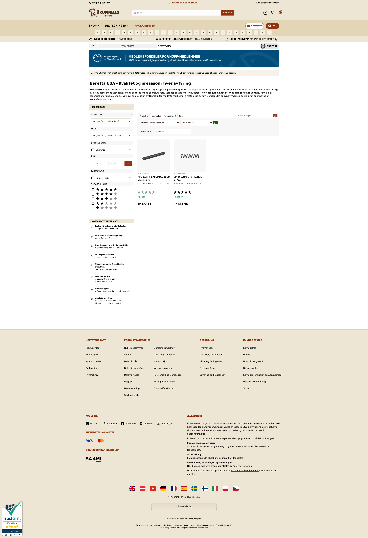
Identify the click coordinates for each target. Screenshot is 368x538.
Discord (94, 423)
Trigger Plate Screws (247, 92)
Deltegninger (115, 25)
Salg (275, 25)
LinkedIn (148, 423)
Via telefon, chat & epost (105, 238)
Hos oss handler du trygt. (105, 257)
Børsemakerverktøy (164, 348)
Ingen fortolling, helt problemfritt (109, 248)
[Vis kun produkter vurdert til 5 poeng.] (112, 189)
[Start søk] (227, 13)
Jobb (246, 388)
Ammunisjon (160, 361)
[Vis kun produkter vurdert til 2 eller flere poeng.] (112, 203)
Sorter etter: (146, 131)
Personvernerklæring (254, 381)
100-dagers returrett (267, 2)
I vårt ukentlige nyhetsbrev (106, 269)
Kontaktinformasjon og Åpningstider (262, 375)
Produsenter (144, 25)
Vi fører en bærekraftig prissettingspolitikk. (113, 291)
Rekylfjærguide (209, 92)
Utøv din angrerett (253, 361)
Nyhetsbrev (92, 375)
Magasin (128, 381)
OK (128, 163)
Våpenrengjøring (163, 368)
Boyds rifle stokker (164, 388)
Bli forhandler (250, 368)
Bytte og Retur (207, 368)
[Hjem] (92, 46)
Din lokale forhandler (211, 354)
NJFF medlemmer (133, 348)
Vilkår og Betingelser (211, 361)
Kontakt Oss (249, 348)
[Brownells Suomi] (205, 488)
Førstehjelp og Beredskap (167, 375)
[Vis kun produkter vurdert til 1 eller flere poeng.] (112, 207)
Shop (93, 25)
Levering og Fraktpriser (212, 375)
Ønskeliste (274, 12)
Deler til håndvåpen (134, 368)
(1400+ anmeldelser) (192, 39)
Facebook (130, 423)
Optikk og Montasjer (164, 354)
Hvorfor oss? (206, 348)
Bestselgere (92, 354)
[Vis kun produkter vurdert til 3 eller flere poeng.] (112, 198)
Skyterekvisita (131, 395)
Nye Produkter (93, 361)
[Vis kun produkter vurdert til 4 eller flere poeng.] (112, 194)
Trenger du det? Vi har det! (106, 229)
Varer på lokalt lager (164, 381)
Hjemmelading (132, 388)
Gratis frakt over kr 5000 (183, 2)
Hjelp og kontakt (100, 2)
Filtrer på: (144, 123)
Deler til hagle (131, 375)
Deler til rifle (130, 361)
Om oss (247, 354)
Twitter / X (166, 423)
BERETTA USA (143, 174)
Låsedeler (225, 92)
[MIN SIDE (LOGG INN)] (266, 13)
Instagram (112, 423)
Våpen (127, 354)
